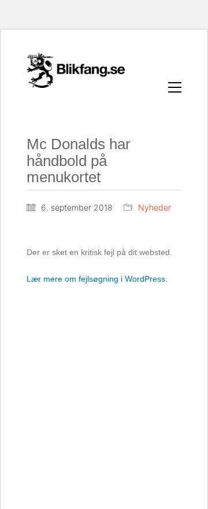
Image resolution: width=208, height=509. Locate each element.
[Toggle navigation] (174, 87)
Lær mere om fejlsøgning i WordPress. (97, 278)
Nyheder (154, 207)
